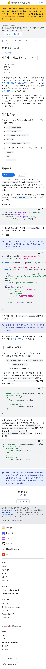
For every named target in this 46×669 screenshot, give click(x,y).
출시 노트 (5, 573)
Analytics (25, 2)
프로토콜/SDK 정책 (8, 614)
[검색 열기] (35, 2)
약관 (3, 658)
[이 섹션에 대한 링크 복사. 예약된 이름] (17, 114)
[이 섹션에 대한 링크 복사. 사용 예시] (14, 168)
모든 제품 (5, 649)
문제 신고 (5, 580)
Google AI (5, 646)
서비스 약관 (5, 610)
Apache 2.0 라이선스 (8, 512)
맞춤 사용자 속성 (8, 91)
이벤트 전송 (19, 339)
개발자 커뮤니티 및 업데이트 (11, 590)
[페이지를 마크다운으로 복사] (32, 58)
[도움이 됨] (15, 48)
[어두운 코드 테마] (39, 209)
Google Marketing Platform (11, 607)
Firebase (9, 175)
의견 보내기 (8, 53)
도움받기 (5, 577)
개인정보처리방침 (12, 658)
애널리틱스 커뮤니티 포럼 (10, 594)
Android (4, 632)
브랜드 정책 (5, 617)
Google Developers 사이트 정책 (12, 514)
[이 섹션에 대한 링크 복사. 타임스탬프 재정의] (24, 348)
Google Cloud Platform (10, 642)
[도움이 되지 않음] (18, 48)
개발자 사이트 (6, 570)
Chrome (4, 635)
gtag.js (21, 175)
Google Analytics (17, 41)
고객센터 (5, 566)
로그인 (41, 3)
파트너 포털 (5, 603)
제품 (7, 41)
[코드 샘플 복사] (42, 209)
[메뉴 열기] (3, 2)
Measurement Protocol (33, 41)
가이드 (7, 43)
